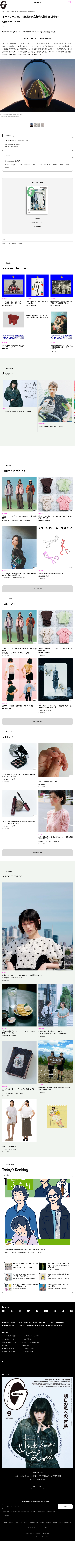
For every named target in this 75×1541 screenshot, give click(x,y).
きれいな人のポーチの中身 (9, 1342)
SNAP (13, 1322)
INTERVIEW (59, 1322)
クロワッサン (24, 1522)
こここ (41, 1527)
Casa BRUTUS (34, 1522)
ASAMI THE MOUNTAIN (8, 1348)
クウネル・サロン (32, 1527)
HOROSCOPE (39, 1325)
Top (3, 11)
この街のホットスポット (28, 1348)
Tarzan (55, 1522)
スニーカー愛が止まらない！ (10, 1336)
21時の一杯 (25, 1345)
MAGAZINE (58, 1325)
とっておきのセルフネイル (9, 1339)
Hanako (42, 1522)
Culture (7, 11)
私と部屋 (4, 1345)
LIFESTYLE (6, 1325)
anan (5, 1522)
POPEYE (17, 1522)
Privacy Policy (46, 1533)
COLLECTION (22, 1322)
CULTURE (50, 1322)
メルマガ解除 (5, 1515)
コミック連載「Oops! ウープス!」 (31, 1336)
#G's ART (20, 243)
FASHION (5, 1322)
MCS (46, 1527)
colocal (60, 1522)
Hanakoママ (67, 1522)
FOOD (14, 1325)
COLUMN (29, 1325)
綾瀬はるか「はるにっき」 (9, 1351)
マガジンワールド (30, 1533)
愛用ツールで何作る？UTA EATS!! (31, 1342)
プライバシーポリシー (22, 1511)
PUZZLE (49, 1325)
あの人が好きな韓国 (27, 1351)
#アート (4, 243)
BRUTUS (11, 1522)
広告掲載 (38, 1533)
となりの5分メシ (26, 1339)
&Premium (48, 1522)
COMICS (21, 1325)
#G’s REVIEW (12, 243)
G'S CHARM (33, 1322)
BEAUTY (42, 1322)
